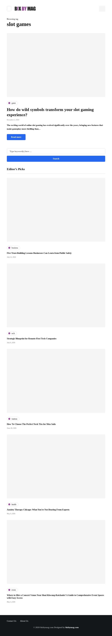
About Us (24, 621)
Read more (16, 137)
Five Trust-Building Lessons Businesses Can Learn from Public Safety (39, 253)
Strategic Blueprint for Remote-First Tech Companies (31, 338)
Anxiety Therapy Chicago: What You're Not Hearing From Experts (38, 509)
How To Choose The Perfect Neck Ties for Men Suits (31, 424)
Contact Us (11, 621)
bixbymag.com (72, 627)
